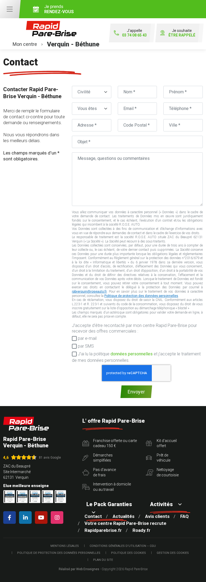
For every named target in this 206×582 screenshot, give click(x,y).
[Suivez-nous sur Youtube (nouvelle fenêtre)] (42, 517)
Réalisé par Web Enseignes (79, 569)
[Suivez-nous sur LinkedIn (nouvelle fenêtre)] (26, 517)
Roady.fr (141, 530)
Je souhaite (181, 32)
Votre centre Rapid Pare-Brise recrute (125, 523)
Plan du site (103, 560)
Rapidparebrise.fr (103, 530)
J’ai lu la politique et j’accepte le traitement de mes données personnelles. (136, 357)
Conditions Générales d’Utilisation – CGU (123, 546)
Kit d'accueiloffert (167, 443)
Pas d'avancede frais (104, 472)
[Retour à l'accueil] (26, 423)
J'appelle (134, 32)
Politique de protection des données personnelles (141, 296)
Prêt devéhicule (163, 458)
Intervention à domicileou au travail (112, 487)
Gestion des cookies (173, 553)
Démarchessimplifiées (103, 458)
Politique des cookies (128, 553)
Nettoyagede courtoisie (168, 472)
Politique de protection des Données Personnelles (58, 553)
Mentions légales (64, 546)
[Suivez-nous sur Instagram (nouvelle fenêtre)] (58, 517)
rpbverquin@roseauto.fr (89, 291)
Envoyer (136, 392)
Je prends (59, 9)
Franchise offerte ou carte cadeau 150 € (115, 443)
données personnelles (132, 353)
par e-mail (87, 338)
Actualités (123, 516)
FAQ (184, 516)
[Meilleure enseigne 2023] (60, 496)
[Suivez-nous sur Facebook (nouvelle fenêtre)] (10, 517)
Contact (93, 516)
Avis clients (157, 516)
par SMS (85, 346)
